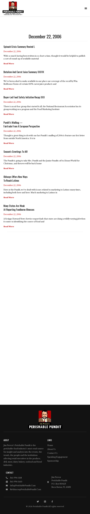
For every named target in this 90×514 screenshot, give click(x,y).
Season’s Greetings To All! (16, 151)
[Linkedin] (45, 501)
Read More (9, 63)
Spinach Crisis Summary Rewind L (19, 46)
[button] (86, 8)
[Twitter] (38, 501)
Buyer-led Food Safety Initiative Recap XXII (24, 97)
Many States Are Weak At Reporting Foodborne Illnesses (19, 207)
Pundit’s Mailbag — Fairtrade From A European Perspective (22, 124)
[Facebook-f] (52, 501)
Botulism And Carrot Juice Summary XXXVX (24, 72)
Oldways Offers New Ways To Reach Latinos (16, 178)
